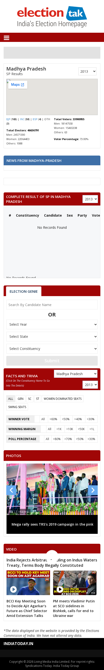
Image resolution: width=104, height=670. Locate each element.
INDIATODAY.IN (18, 643)
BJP (8, 119)
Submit (52, 360)
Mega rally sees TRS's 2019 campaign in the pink (52, 524)
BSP (35, 119)
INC (22, 119)
